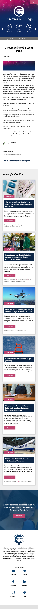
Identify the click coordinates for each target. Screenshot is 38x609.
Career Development (22, 279)
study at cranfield (20, 281)
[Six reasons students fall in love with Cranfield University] (19, 445)
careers (21, 481)
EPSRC (17, 330)
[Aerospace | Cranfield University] (8, 26)
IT (22, 154)
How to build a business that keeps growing (18, 360)
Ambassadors (7, 481)
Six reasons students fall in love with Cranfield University (17, 460)
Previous (3, 29)
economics (12, 226)
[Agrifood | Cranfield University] (19, 26)
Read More (10, 220)
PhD (25, 330)
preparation (12, 281)
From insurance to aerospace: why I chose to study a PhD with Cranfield (18, 310)
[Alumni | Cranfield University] (29, 26)
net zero (21, 330)
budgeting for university (16, 225)
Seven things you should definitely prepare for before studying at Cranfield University (18, 257)
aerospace (7, 330)
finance (18, 226)
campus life (15, 481)
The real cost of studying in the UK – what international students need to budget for (19, 204)
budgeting (6, 225)
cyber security (6, 154)
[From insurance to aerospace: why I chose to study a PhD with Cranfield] (19, 296)
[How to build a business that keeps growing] (19, 345)
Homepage (6, 39)
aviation (12, 330)
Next (35, 29)
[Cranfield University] (19, 6)
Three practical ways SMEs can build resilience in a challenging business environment (17, 408)
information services (15, 154)
